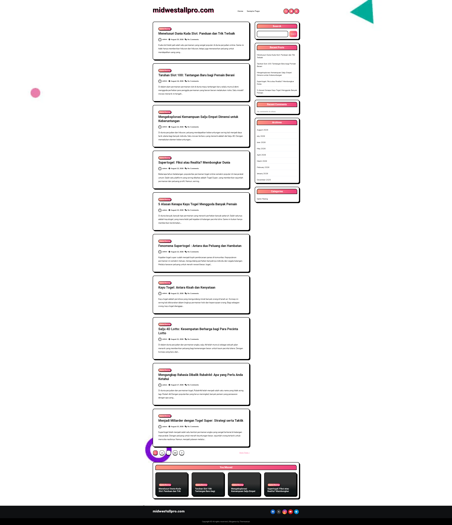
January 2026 (262, 173)
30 (175, 453)
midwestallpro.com (183, 10)
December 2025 (264, 180)
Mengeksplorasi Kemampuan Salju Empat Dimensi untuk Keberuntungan (198, 119)
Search (277, 26)
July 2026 (261, 136)
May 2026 (261, 148)
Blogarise (233, 521)
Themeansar (245, 521)
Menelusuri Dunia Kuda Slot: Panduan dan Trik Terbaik (196, 33)
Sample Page (253, 11)
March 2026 (262, 161)
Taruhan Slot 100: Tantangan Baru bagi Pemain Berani (196, 75)
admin (164, 39)
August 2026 (262, 130)
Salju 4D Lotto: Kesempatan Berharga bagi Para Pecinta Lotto (198, 331)
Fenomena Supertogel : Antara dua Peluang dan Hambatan (199, 246)
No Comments (193, 39)
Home (240, 11)
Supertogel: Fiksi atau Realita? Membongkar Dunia (194, 162)
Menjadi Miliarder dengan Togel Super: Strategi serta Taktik (200, 420)
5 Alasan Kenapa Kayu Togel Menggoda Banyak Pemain (197, 204)
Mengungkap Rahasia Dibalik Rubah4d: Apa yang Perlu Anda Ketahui (200, 377)
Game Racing (164, 29)
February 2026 (263, 167)
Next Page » (244, 452)
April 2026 (261, 155)
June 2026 (261, 142)
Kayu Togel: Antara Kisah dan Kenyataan (186, 287)
